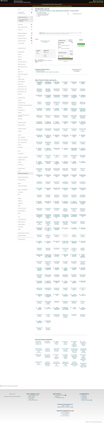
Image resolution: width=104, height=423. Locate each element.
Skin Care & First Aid (22, 208)
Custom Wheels (21, 43)
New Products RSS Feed (60, 395)
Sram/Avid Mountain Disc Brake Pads (47, 363)
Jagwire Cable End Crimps (56, 349)
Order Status (19, 2)
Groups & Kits (20, 153)
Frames (19, 144)
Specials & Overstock (22, 38)
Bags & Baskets (21, 51)
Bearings (19, 59)
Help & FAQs (84, 396)
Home (36, 10)
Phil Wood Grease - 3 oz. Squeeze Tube (38, 350)
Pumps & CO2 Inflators (22, 185)
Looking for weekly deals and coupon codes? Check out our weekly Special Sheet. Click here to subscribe (52, 6)
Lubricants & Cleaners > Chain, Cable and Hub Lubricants (47, 71)
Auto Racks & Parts (22, 48)
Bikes (19, 69)
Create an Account (27, 2)
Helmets (19, 162)
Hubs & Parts (20, 164)
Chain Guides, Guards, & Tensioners (25, 105)
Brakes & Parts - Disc (22, 86)
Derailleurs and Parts (22, 122)
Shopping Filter (21, 12)
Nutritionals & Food (21, 179)
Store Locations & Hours (23, 27)
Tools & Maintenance (22, 219)
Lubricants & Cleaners (23, 173)
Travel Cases (20, 226)
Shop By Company (21, 40)
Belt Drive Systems (21, 64)
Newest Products (21, 35)
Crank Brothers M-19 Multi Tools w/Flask (83, 350)
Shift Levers (20, 203)
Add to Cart (81, 44)
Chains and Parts (21, 110)
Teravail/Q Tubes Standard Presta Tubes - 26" (74, 350)
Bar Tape (20, 56)
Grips (19, 151)
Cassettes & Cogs (21, 102)
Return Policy (31, 398)
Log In (15, 2)
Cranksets (20, 118)
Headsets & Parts (21, 159)
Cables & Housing (21, 97)
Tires (19, 216)
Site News (57, 396)
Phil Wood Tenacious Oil (47, 349)
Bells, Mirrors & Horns (22, 61)
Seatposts (20, 200)
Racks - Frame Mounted (23, 189)
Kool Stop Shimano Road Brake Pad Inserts (74, 363)
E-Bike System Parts (22, 128)
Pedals (19, 183)
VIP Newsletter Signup (59, 397)
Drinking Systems (21, 124)
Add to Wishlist (81, 46)
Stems (19, 213)
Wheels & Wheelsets (22, 235)
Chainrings (20, 107)
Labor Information (21, 239)
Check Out (101, 1)
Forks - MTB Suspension (23, 139)
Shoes (19, 205)
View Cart (96, 1)
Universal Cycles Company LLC (65, 404)
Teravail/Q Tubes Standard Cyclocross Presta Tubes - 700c (83, 365)
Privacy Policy (31, 397)
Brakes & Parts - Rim (22, 91)
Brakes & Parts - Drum (22, 89)
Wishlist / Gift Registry (22, 33)
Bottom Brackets (21, 81)
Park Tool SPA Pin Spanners (65, 349)
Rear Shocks (20, 192)
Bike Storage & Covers (22, 66)
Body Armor (20, 71)
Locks (19, 170)
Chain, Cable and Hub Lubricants (60, 10)
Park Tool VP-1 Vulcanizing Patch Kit (56, 363)
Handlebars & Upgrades (23, 157)
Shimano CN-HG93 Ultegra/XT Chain (65, 363)
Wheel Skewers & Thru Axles (23, 233)
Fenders (19, 134)
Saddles (19, 198)
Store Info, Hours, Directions (65, 415)
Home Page (20, 24)
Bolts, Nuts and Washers (23, 74)
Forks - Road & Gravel (22, 142)
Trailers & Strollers (21, 221)
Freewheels (20, 147)
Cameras (20, 100)
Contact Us (20, 29)
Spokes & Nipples (21, 210)
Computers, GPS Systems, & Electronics (23, 116)
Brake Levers (20, 84)
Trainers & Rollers (21, 224)
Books (19, 76)
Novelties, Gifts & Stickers (23, 177)
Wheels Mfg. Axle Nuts (38, 363)
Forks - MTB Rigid (21, 137)
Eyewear (19, 131)
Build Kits (20, 94)
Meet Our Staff (32, 396)
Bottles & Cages (21, 79)
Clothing (19, 112)
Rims (19, 194)
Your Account (84, 397)
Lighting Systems (21, 168)
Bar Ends (20, 54)
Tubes (19, 229)
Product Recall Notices (33, 400)
